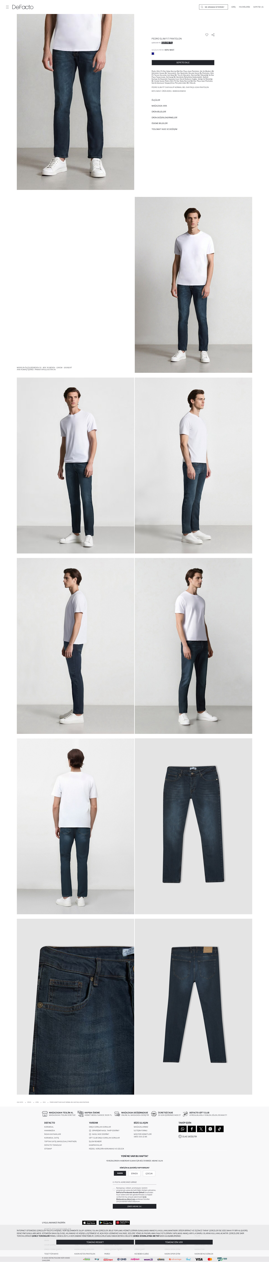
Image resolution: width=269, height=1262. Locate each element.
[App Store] (89, 1222)
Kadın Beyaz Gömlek (204, 1254)
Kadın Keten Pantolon (84, 1254)
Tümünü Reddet (95, 1242)
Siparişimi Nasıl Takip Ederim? (105, 1130)
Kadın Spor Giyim (172, 1254)
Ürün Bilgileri (159, 112)
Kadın (120, 1173)
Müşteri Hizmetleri (142, 1134)
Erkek (134, 1173)
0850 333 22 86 (140, 1137)
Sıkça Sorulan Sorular (100, 1127)
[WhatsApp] (182, 1129)
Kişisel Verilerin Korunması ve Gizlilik (106, 1149)
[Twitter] (201, 1129)
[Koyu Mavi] (153, 53)
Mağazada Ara (159, 106)
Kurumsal (49, 1127)
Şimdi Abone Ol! (134, 1206)
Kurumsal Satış (51, 1138)
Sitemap (48, 1149)
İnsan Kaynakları (52, 1134)
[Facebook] (192, 1129)
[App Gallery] (122, 1222)
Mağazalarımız (141, 1127)
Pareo (107, 1254)
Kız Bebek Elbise (141, 1254)
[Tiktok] (219, 1129)
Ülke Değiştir (189, 1136)
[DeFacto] (22, 7)
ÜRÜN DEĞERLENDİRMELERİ (164, 117)
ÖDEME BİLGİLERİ (160, 123)
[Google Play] (106, 1222)
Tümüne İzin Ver (174, 1242)
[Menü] (7, 7)
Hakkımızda (49, 1130)
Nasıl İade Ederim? (100, 1134)
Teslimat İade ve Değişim (164, 129)
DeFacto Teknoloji (52, 1145)
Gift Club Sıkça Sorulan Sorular (104, 1138)
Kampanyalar (95, 1145)
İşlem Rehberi (95, 1141)
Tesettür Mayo (51, 1254)
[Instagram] (210, 1129)
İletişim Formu (140, 1130)
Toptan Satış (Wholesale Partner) (60, 1141)
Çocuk (149, 1173)
